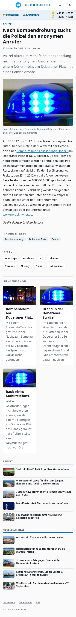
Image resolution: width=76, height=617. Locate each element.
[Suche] (60, 5)
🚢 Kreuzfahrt (31, 14)
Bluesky (25, 266)
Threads (9, 266)
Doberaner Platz (37, 239)
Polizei (7, 24)
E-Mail (39, 266)
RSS (38, 602)
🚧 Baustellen (11, 14)
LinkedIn (53, 258)
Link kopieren (56, 266)
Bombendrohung (14, 239)
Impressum (9, 602)
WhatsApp (11, 258)
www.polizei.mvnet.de (17, 214)
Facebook (28, 258)
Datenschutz (25, 602)
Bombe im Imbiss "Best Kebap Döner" (42, 151)
